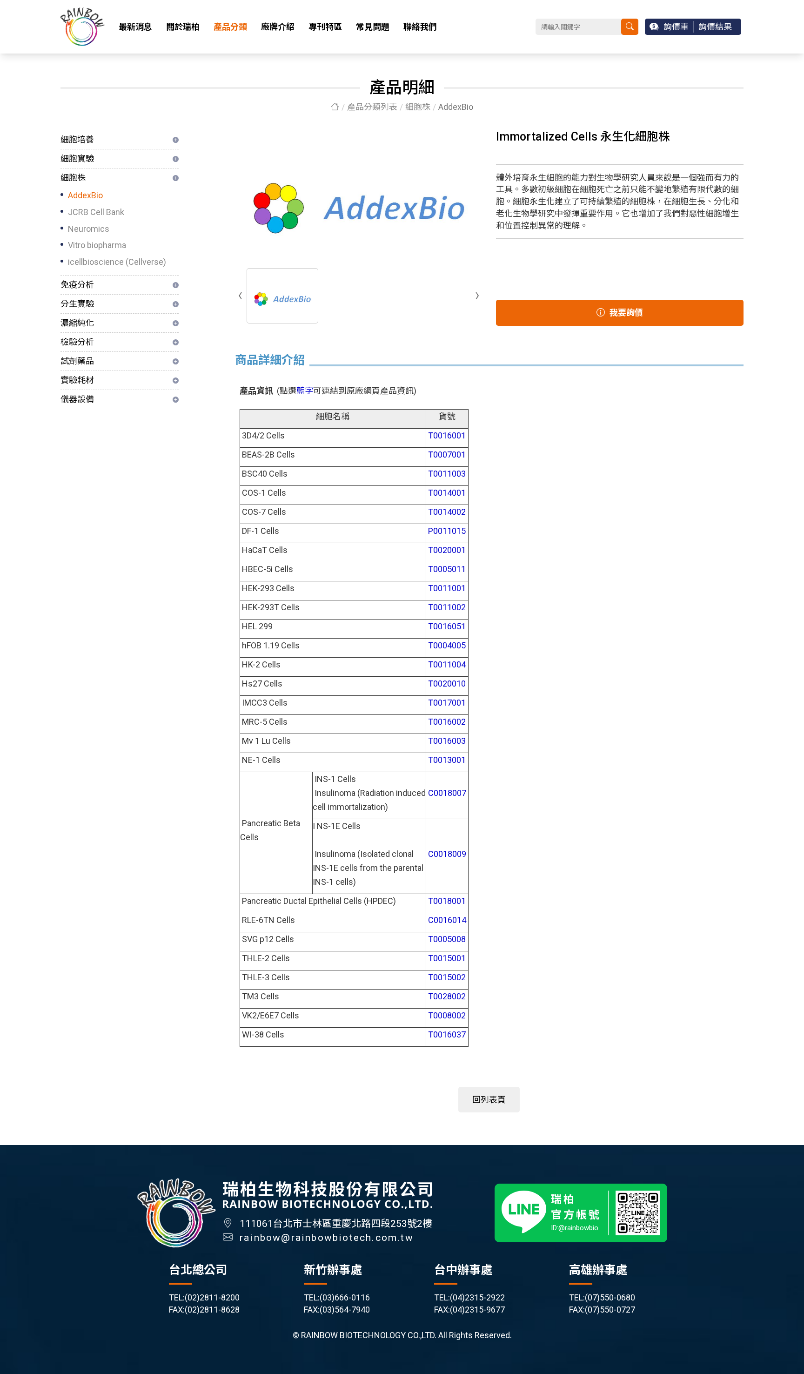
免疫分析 (77, 285)
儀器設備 (77, 399)
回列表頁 (489, 1100)
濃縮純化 (77, 323)
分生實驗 (77, 304)
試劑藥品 (77, 361)
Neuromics (88, 229)
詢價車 (676, 27)
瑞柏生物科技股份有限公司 (82, 27)
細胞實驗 (77, 158)
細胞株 (417, 107)
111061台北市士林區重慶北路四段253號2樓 (336, 1223)
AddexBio (85, 195)
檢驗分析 (77, 342)
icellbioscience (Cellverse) (117, 262)
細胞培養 (77, 139)
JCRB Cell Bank (96, 212)
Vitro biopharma (97, 245)
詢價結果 (715, 27)
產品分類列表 (372, 107)
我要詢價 (626, 312)
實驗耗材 (77, 380)
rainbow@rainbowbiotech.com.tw (327, 1237)
